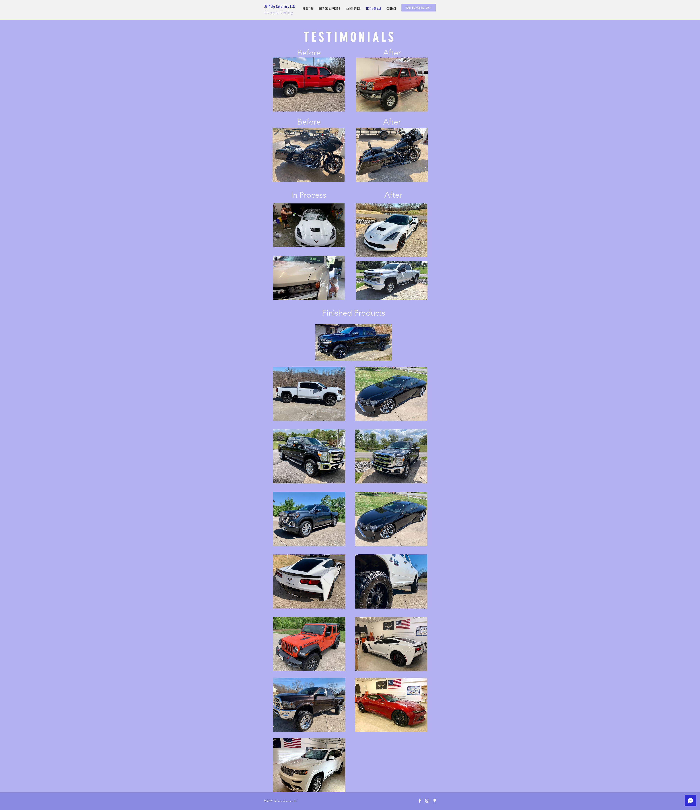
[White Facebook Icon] (419, 800)
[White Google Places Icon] (434, 800)
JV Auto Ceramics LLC (279, 6)
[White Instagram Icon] (427, 800)
